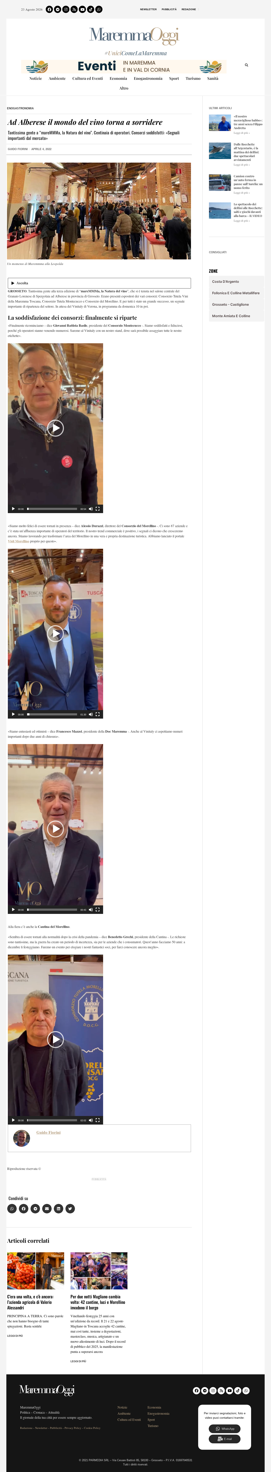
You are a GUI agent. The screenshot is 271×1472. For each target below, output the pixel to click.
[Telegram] (57, 9)
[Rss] (74, 9)
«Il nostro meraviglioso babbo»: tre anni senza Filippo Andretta (248, 122)
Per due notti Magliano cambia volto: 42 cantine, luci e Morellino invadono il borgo (98, 1302)
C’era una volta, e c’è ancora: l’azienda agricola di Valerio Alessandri (30, 1302)
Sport (174, 78)
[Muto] (91, 509)
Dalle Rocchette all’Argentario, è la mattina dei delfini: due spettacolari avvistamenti (246, 152)
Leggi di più (15, 1335)
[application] (55, 428)
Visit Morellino (18, 541)
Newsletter (148, 9)
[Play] (13, 509)
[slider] (52, 509)
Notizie (35, 78)
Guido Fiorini (48, 1132)
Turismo (193, 78)
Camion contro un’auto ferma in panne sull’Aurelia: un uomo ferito (248, 182)
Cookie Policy (92, 1428)
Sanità (212, 78)
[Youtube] (82, 9)
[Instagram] (65, 9)
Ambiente (57, 78)
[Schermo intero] (97, 509)
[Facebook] (49, 9)
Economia (118, 78)
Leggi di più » (242, 133)
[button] (55, 428)
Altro (123, 88)
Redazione (189, 9)
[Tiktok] (90, 9)
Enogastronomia (148, 78)
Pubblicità (169, 9)
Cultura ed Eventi (87, 78)
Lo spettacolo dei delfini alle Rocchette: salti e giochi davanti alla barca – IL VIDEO (248, 210)
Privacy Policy (73, 1428)
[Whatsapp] (98, 9)
